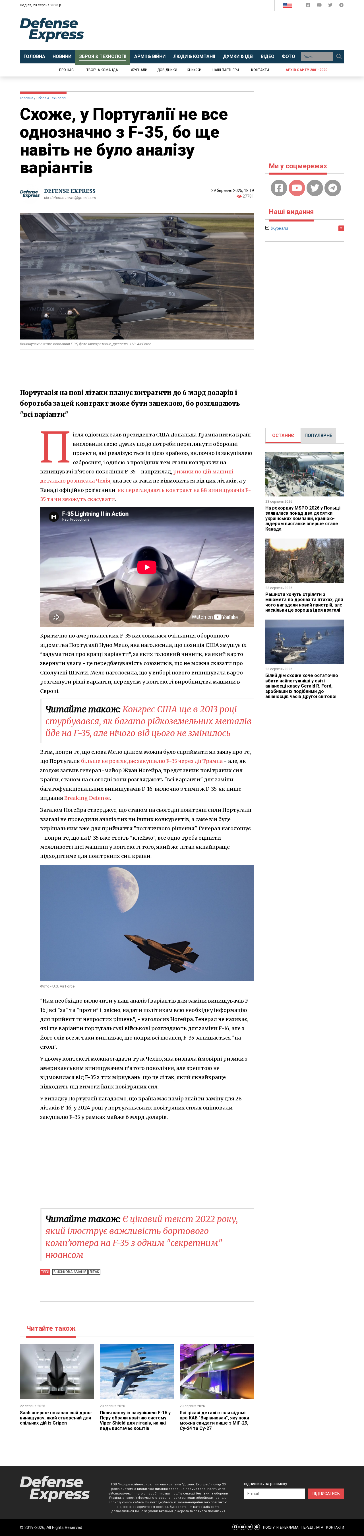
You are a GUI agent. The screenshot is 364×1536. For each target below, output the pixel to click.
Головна (26, 98)
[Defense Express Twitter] (331, 6)
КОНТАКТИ (335, 1527)
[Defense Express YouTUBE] (320, 6)
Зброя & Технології (51, 98)
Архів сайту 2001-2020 (306, 70)
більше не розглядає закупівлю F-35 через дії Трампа (152, 761)
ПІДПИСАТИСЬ (326, 1493)
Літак (94, 1272)
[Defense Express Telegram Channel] (341, 6)
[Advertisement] (229, 30)
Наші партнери (225, 70)
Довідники (167, 70)
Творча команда (102, 70)
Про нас (66, 70)
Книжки (194, 70)
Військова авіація (69, 1272)
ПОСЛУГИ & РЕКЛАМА (280, 1527)
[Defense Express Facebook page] (308, 6)
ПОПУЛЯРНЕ (318, 435)
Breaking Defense (87, 798)
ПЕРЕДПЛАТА (312, 1527)
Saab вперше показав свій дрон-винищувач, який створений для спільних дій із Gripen (56, 1418)
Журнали (139, 70)
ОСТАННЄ (283, 435)
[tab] (283, 435)
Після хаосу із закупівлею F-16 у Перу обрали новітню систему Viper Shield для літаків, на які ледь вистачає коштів (135, 1420)
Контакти (260, 70)
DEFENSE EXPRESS (70, 191)
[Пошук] (339, 56)
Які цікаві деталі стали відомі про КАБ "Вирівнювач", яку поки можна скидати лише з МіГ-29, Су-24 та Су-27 (214, 1420)
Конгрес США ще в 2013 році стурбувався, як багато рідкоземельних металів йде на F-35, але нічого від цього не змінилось (149, 721)
